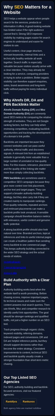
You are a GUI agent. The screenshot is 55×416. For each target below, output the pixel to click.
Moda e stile (10, 273)
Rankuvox (29, 401)
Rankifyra (11, 401)
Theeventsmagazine (15, 267)
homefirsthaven (12, 262)
